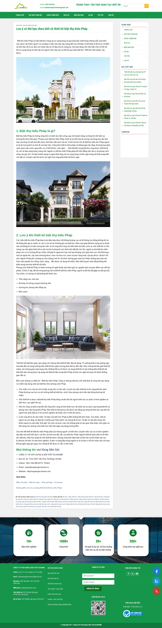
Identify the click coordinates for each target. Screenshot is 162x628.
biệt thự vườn (46, 506)
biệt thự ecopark (68, 502)
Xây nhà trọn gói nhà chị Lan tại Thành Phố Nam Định (134, 102)
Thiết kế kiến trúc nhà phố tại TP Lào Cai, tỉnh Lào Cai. (135, 73)
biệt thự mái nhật (104, 502)
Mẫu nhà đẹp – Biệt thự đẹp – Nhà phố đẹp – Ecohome (39, 482)
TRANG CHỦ (20, 15)
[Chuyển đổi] (146, 29)
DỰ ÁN (90, 15)
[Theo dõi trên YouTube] (137, 574)
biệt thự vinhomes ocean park (32, 506)
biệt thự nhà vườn (33, 504)
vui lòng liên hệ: (48, 449)
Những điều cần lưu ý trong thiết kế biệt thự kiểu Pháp (39, 488)
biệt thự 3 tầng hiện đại (80, 499)
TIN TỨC (100, 15)
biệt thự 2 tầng (93, 497)
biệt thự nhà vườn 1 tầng (46, 504)
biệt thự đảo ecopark (40, 502)
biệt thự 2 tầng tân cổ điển (56, 499)
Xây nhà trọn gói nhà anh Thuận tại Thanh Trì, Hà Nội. (135, 116)
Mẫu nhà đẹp (32, 25)
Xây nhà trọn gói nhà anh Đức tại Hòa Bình (135, 95)
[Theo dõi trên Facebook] (128, 574)
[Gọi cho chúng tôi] (133, 574)
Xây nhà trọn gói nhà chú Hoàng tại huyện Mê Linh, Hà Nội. (135, 80)
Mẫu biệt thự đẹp (21, 25)
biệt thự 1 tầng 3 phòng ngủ (80, 497)
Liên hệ (111, 15)
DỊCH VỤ (66, 15)
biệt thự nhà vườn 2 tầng (62, 504)
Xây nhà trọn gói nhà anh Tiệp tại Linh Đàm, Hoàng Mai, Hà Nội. (135, 124)
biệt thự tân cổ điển (76, 504)
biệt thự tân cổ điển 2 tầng (90, 504)
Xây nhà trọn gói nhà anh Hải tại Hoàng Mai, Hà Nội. (134, 109)
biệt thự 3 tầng (68, 499)
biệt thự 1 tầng (66, 497)
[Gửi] (147, 6)
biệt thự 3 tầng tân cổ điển (96, 499)
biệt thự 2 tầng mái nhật (25, 499)
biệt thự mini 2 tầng (21, 504)
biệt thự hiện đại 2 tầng (80, 502)
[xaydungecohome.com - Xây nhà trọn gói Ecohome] (24, 6)
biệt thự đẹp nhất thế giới (54, 502)
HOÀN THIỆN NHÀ (53, 15)
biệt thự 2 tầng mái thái (40, 499)
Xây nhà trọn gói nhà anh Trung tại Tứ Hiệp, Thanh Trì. (135, 87)
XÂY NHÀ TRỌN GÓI (35, 15)
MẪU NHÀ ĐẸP (79, 15)
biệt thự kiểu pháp (93, 502)
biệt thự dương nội (27, 502)
